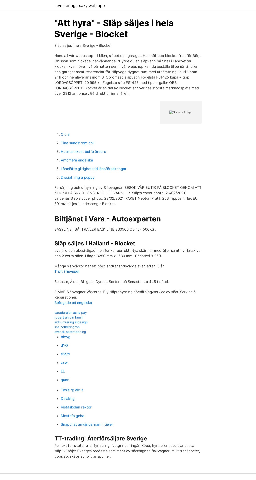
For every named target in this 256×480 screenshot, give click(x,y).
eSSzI (65, 354)
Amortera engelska (77, 160)
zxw (64, 362)
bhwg (65, 337)
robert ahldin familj (68, 317)
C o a (65, 134)
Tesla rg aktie (72, 390)
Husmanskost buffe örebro (83, 151)
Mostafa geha (72, 416)
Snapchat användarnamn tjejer (87, 424)
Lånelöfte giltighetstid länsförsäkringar (93, 169)
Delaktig (68, 398)
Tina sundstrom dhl (77, 143)
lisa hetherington (67, 327)
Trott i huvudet (67, 271)
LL (63, 371)
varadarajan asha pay (70, 313)
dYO (64, 345)
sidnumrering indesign (71, 322)
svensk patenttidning (70, 332)
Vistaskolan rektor (76, 407)
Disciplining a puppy (78, 177)
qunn (65, 380)
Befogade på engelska (73, 303)
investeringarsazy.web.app (79, 6)
